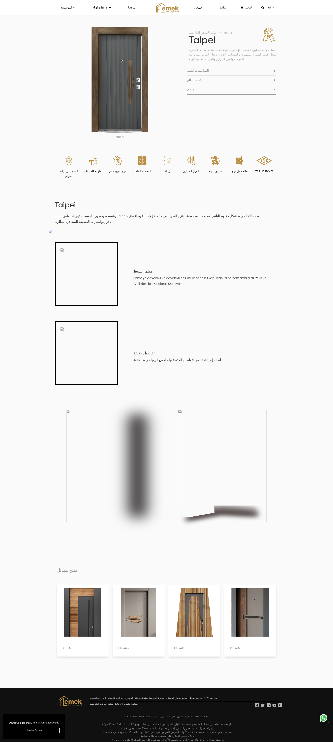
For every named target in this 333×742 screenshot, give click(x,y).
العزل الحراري (191, 171)
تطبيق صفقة (141, 698)
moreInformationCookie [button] (46, 722)
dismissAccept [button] (34, 730)
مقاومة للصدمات (93, 171)
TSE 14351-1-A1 (264, 171)
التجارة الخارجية (157, 698)
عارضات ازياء (100, 7)
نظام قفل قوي (239, 171)
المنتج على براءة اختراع (69, 174)
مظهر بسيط (143, 271)
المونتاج (129, 698)
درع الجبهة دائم (117, 171)
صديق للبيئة (215, 171)
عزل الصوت (166, 171)
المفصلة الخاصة (142, 171)
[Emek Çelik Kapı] (166, 8)
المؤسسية (66, 7)
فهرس (198, 7)
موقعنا (131, 7)
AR (270, 7)
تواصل (222, 7)
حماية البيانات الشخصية (101, 704)
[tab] (231, 71)
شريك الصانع (188, 698)
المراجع (120, 698)
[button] (118, 137)
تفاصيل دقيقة (144, 353)
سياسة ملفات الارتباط (126, 704)
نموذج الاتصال (173, 698)
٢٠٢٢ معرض (202, 698)
